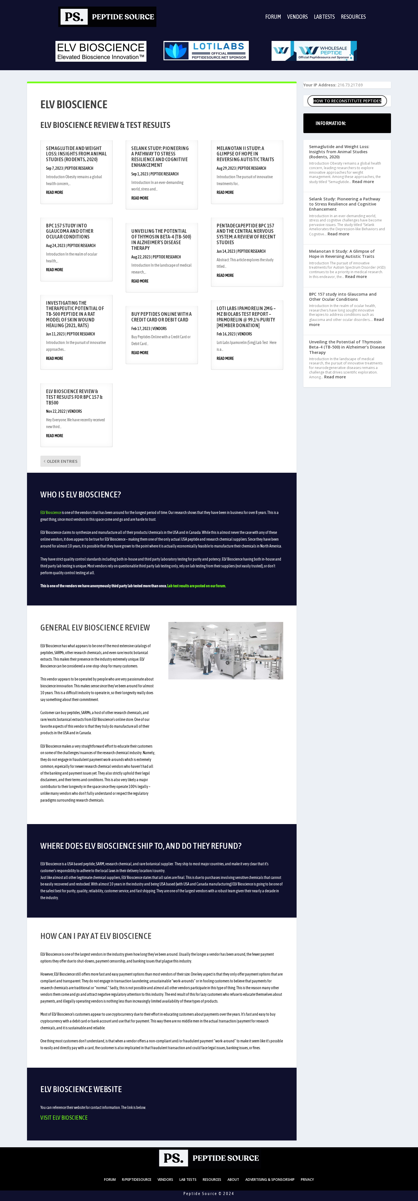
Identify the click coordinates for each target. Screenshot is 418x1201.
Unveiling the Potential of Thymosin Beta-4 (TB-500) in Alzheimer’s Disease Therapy (161, 239)
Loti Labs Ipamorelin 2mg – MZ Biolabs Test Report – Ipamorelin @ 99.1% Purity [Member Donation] (246, 316)
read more (54, 192)
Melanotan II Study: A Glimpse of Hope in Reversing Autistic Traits (245, 154)
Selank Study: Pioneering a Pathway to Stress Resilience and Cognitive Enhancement (160, 156)
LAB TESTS (324, 16)
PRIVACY (307, 1179)
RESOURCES (353, 16)
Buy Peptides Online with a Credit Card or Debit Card (161, 317)
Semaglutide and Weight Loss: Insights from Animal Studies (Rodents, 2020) (76, 154)
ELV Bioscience (50, 512)
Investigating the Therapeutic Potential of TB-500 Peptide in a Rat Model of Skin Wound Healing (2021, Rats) (75, 314)
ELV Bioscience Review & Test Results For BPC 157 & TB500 (74, 397)
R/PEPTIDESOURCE (136, 1179)
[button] (161, 847)
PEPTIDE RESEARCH (79, 168)
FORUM (273, 16)
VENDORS (297, 16)
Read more (363, 181)
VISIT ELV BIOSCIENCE (64, 1117)
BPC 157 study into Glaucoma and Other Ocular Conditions (69, 231)
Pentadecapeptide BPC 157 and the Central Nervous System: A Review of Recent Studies (246, 234)
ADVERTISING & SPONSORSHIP (270, 1179)
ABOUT (233, 1179)
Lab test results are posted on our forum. (196, 586)
